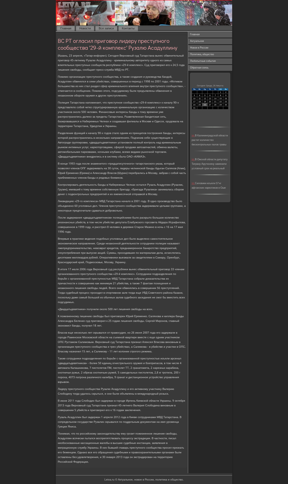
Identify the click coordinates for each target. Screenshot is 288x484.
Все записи (106, 28)
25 (199, 105)
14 (215, 98)
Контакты (128, 28)
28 (215, 105)
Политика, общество (202, 54)
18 (199, 102)
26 (205, 105)
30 (226, 105)
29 (220, 105)
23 (226, 102)
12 (205, 98)
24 (194, 105)
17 (194, 102)
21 (215, 102)
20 (210, 102)
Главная (65, 28)
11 (200, 98)
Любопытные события (203, 61)
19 (205, 102)
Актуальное (197, 41)
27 (210, 105)
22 (220, 102)
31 (194, 108)
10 (194, 98)
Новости (85, 28)
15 (220, 98)
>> (193, 135)
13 (210, 98)
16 (226, 98)
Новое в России (199, 48)
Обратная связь (199, 68)
